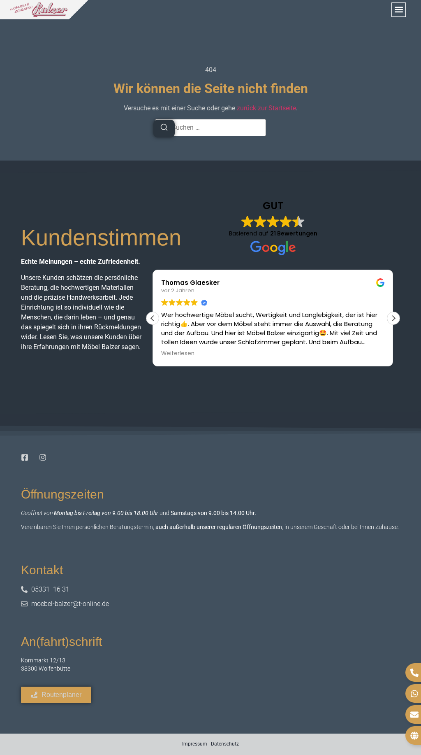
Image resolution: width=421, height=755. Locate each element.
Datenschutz (225, 744)
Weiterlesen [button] (177, 353)
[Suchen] (164, 128)
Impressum (194, 744)
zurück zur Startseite (266, 108)
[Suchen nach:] (210, 127)
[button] (398, 9)
